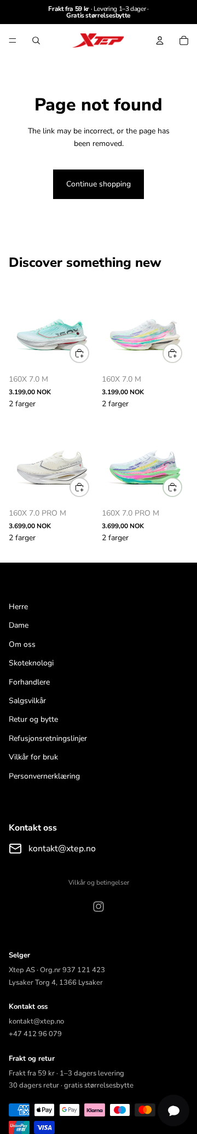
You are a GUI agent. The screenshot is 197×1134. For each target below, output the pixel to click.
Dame (18, 625)
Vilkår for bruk (33, 757)
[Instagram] (98, 906)
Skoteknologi (31, 663)
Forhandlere (29, 682)
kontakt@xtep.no (62, 849)
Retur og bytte (33, 719)
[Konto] (160, 40)
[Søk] (36, 40)
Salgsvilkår (27, 700)
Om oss (22, 644)
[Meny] (12, 40)
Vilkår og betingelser (98, 882)
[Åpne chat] (173, 1110)
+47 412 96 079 (35, 1034)
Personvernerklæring (44, 776)
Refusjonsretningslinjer (48, 738)
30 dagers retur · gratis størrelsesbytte (71, 1085)
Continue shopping (98, 184)
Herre (18, 606)
